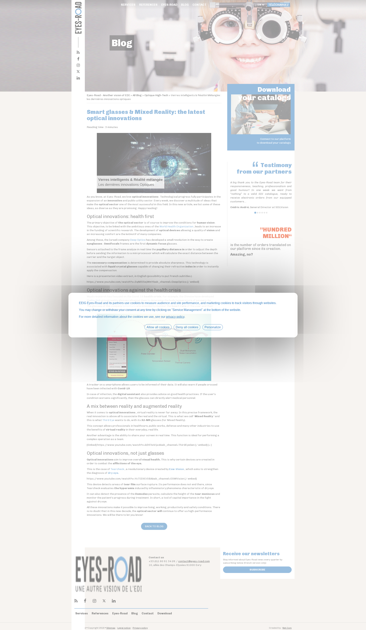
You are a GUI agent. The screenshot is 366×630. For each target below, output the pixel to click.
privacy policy (175, 316)
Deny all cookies (187, 327)
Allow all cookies (158, 327)
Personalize (213, 327)
